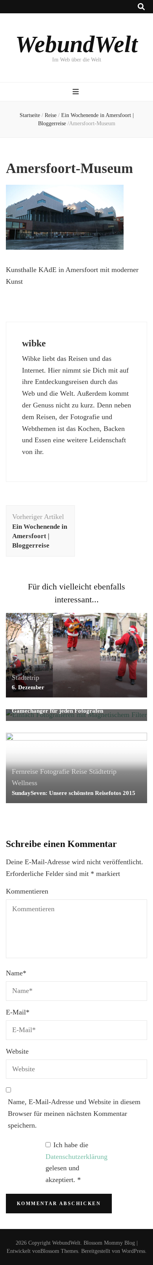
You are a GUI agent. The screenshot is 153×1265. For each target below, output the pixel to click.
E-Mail (17, 1012)
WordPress (133, 1251)
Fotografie (54, 771)
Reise (50, 115)
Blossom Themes (59, 1251)
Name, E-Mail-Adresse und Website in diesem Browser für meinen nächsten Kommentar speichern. (74, 1113)
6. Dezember (28, 687)
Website (17, 1051)
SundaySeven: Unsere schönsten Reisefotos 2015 (73, 793)
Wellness (24, 783)
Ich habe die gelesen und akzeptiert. (76, 1162)
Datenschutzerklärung (76, 1156)
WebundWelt (76, 44)
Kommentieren (27, 891)
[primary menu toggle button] (77, 92)
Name (16, 973)
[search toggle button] (141, 7)
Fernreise (25, 771)
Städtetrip (25, 677)
